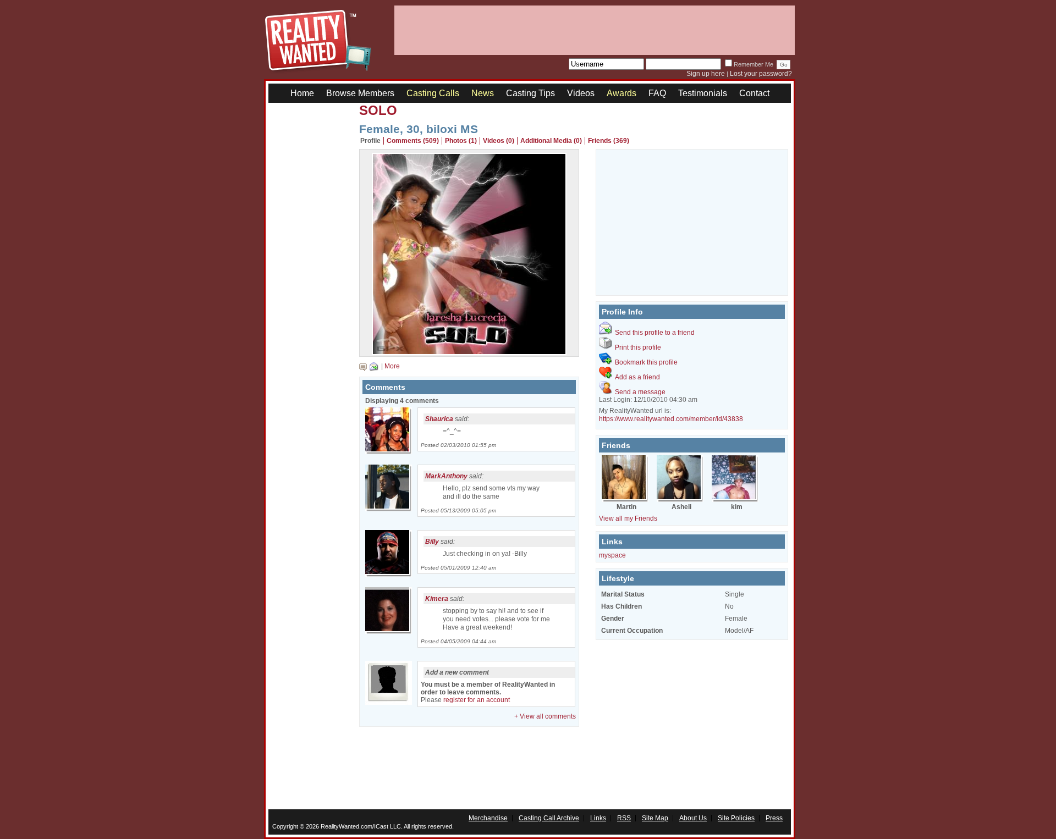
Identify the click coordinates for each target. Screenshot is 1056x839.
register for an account (476, 700)
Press (774, 818)
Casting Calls (432, 93)
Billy (432, 541)
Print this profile (638, 347)
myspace (612, 555)
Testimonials (702, 93)
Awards (621, 93)
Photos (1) (461, 141)
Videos (581, 93)
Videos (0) (498, 141)
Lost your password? (761, 74)
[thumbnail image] (469, 352)
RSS (624, 818)
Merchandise (488, 818)
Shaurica (439, 419)
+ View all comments (545, 716)
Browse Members (360, 93)
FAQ (657, 93)
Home (302, 93)
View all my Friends (628, 518)
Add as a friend (637, 377)
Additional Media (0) (551, 141)
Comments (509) (413, 141)
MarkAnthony (446, 476)
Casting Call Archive (549, 818)
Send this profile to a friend (655, 332)
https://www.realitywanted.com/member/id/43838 (671, 419)
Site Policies (736, 818)
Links (598, 818)
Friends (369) (608, 141)
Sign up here (705, 74)
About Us (693, 818)
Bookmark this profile (646, 362)
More (392, 366)
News (482, 93)
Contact (754, 93)
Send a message (640, 392)
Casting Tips (530, 93)
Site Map (655, 818)
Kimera (436, 599)
